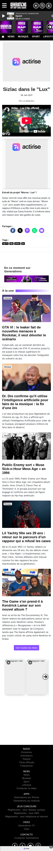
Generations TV (26, 825)
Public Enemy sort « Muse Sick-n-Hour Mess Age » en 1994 (24, 469)
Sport (36, 36)
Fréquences (26, 765)
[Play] (4, 16)
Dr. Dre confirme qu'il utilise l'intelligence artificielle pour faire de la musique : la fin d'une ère (25, 402)
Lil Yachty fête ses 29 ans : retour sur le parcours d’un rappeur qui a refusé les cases (26, 537)
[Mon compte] (49, 5)
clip (11, 243)
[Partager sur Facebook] (12, 231)
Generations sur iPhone (26, 797)
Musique (23, 36)
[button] (15, 676)
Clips (26, 828)
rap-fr (5, 243)
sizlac (17, 243)
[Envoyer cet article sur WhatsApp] (34, 231)
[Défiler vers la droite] (45, 677)
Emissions (26, 752)
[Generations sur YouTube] (30, 845)
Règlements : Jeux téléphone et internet (26, 816)
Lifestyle (26, 784)
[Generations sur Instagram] (38, 845)
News (11, 36)
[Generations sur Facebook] (15, 845)
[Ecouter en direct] (36, 5)
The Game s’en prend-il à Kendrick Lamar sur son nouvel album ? (22, 605)
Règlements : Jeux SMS (26, 813)
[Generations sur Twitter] (22, 845)
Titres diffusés (26, 762)
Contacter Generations (26, 837)
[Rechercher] (42, 5)
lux (23, 243)
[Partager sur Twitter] (19, 231)
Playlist (26, 759)
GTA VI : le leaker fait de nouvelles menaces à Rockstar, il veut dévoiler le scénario (24, 333)
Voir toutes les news (26, 647)
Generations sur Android (27, 800)
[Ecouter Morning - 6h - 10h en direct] (26, 278)
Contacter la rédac (27, 788)
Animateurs (26, 755)
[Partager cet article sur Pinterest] (26, 231)
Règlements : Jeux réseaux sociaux (26, 809)
